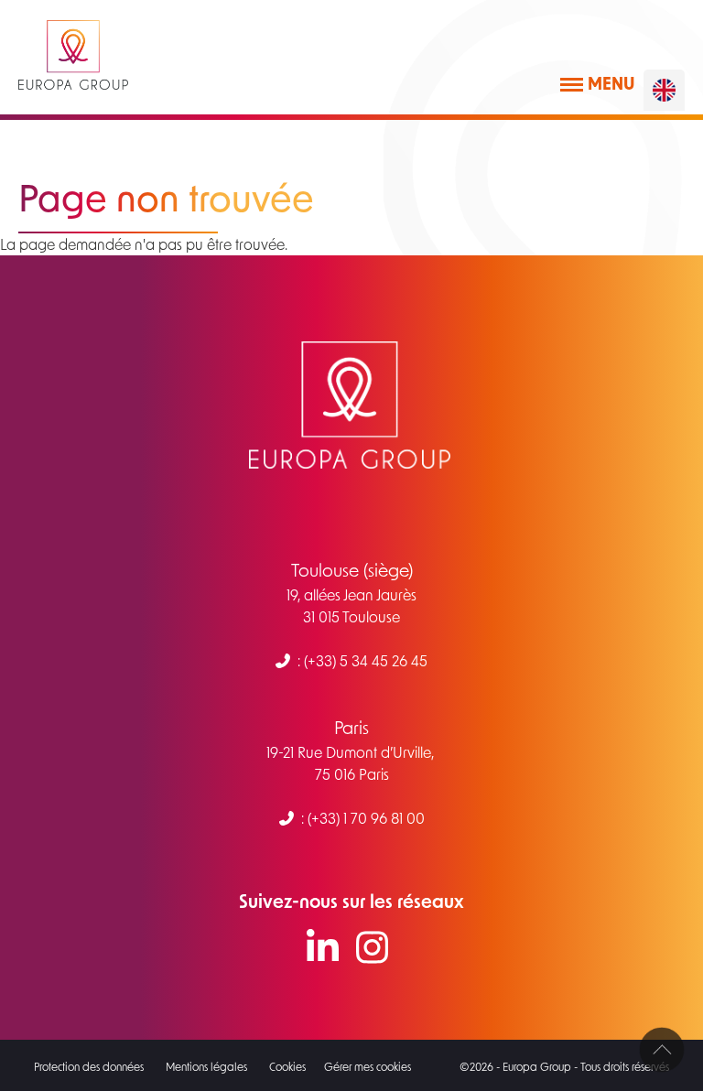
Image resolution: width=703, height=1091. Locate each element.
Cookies (287, 1066)
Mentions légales (206, 1066)
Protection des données (89, 1066)
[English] (664, 90)
